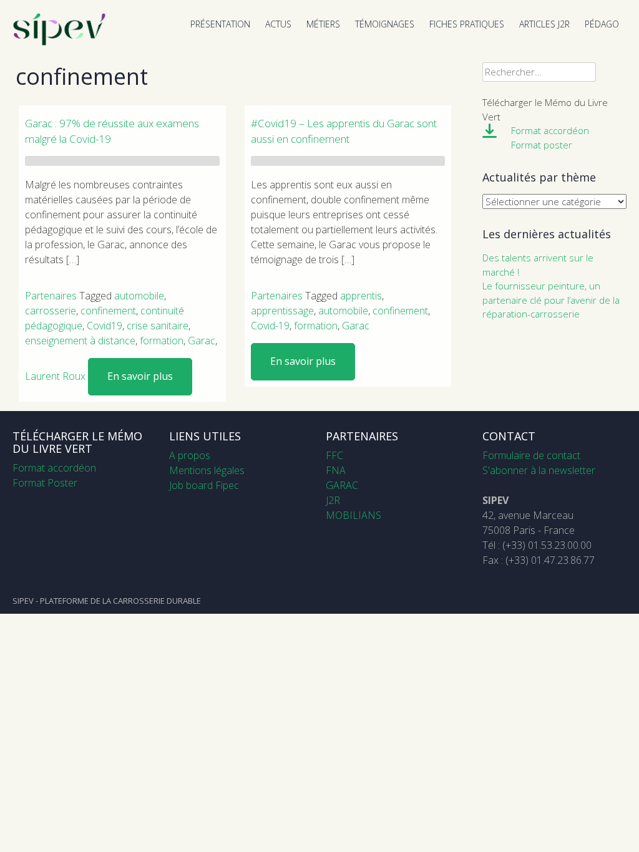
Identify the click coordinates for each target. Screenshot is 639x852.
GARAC (342, 485)
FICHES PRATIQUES (466, 24)
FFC (334, 455)
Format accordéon (550, 130)
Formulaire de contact (531, 455)
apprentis (361, 296)
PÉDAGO (602, 24)
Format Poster (44, 483)
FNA (336, 470)
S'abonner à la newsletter (538, 470)
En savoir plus (140, 376)
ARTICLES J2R (544, 24)
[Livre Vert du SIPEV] (59, 42)
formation (161, 340)
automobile (139, 296)
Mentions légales (207, 470)
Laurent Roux (55, 376)
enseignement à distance (80, 340)
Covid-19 (270, 325)
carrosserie (50, 310)
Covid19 (104, 325)
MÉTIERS (323, 24)
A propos (189, 455)
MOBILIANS (353, 515)
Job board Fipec (204, 485)
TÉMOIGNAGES (384, 24)
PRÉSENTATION (220, 24)
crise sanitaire (157, 325)
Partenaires (51, 296)
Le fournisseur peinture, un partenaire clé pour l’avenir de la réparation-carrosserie (551, 299)
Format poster (541, 144)
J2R (333, 500)
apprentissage (282, 310)
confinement (108, 310)
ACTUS (278, 24)
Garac (201, 340)
